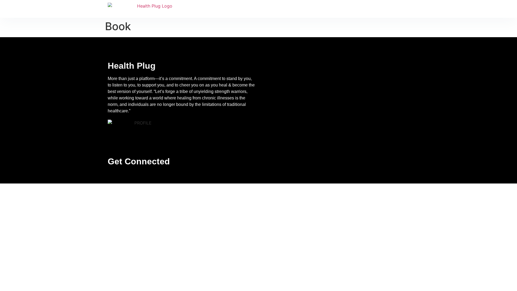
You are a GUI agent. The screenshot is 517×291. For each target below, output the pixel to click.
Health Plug (132, 66)
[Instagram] (134, 176)
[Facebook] (123, 176)
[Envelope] (112, 176)
